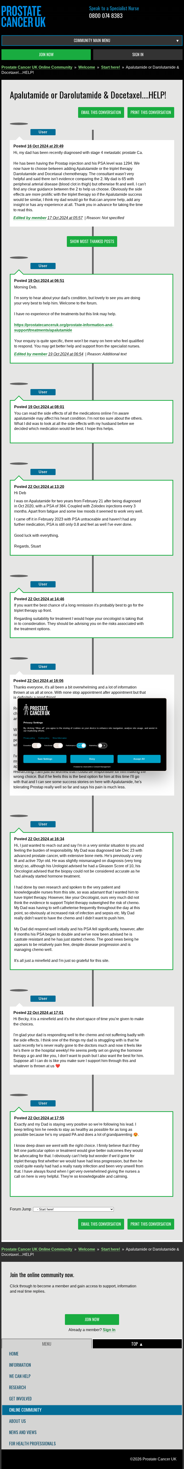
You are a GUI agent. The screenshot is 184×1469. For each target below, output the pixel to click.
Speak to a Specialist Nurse (114, 8)
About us (17, 1421)
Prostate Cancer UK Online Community (36, 67)
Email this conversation (101, 112)
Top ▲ (137, 1344)
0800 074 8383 (106, 15)
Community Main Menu (92, 40)
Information (20, 1365)
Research (17, 1387)
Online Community (25, 1410)
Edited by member (29, 218)
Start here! (110, 67)
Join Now (46, 54)
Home (13, 1353)
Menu (46, 1344)
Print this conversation (151, 112)
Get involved (20, 1398)
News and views (23, 1432)
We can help (20, 1376)
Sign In (138, 54)
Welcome (86, 67)
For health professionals (32, 1443)
